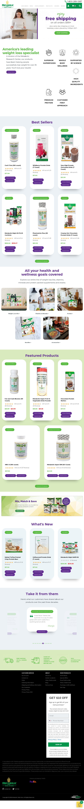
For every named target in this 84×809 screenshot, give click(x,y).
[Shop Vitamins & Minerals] (42, 299)
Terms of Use (49, 685)
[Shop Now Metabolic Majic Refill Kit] (70, 545)
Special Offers (64, 678)
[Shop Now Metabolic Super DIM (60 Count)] (63, 447)
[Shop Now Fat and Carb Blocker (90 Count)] (14, 381)
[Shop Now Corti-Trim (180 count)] (14, 148)
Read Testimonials (65, 680)
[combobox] (50, 721)
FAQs (23, 680)
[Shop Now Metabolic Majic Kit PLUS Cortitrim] (14, 216)
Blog (46, 682)
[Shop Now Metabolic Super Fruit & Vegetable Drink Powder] (42, 381)
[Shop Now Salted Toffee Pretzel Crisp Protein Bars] (14, 545)
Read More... (20, 630)
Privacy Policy (25, 689)
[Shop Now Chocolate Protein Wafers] (70, 381)
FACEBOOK (7, 789)
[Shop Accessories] (56, 328)
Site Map (62, 687)
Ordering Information (28, 682)
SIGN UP (58, 744)
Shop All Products (42, 261)
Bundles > (28, 342)
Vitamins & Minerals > (42, 313)
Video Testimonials (50, 680)
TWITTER (17, 789)
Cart (80, 804)
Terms (59, 739)
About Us (48, 675)
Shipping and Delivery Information (31, 685)
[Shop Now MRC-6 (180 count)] (21, 447)
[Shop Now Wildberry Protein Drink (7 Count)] (42, 148)
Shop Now (11, 72)
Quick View (9, 181)
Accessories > (56, 342)
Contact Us (25, 678)
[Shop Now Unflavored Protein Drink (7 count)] (42, 545)
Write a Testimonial (65, 682)
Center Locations (50, 678)
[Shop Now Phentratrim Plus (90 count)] (42, 216)
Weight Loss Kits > (14, 313)
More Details (10, 178)
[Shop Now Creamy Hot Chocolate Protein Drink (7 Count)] (70, 216)
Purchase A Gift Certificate (67, 685)
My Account (25, 675)
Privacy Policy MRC (27, 692)
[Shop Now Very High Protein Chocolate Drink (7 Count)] (70, 148)
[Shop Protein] (70, 299)
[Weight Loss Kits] (42, 506)
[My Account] (68, 5)
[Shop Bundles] (28, 328)
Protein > (70, 313)
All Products (63, 675)
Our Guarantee (26, 687)
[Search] (80, 5)
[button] (33, 644)
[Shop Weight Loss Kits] (14, 299)
